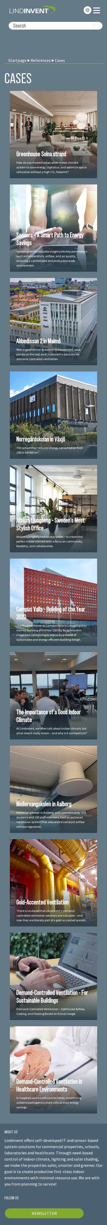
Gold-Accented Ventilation (42, 902)
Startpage (17, 60)
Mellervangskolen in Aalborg (43, 803)
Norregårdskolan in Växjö (40, 439)
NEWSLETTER (44, 1213)
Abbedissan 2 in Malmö (38, 341)
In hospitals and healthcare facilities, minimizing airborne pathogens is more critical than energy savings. (48, 1102)
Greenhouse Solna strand (41, 153)
